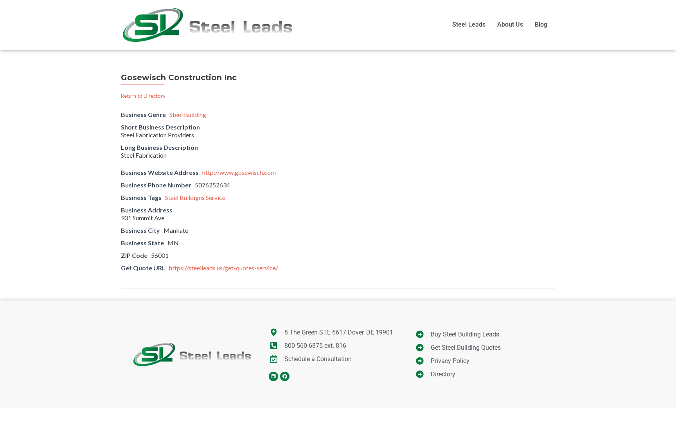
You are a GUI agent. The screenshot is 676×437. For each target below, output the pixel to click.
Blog (541, 24)
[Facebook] (284, 376)
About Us (510, 24)
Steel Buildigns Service (195, 197)
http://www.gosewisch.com (239, 172)
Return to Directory (143, 96)
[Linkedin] (273, 376)
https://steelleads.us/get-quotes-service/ (223, 268)
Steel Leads (468, 24)
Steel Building (187, 114)
